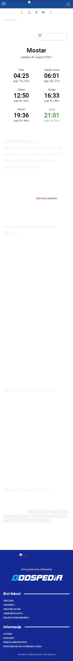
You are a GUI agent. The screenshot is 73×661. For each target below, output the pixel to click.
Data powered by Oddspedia (36, 569)
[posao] (21, 12)
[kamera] (43, 12)
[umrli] (50, 12)
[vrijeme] (29, 12)
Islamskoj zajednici (46, 198)
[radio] (36, 12)
